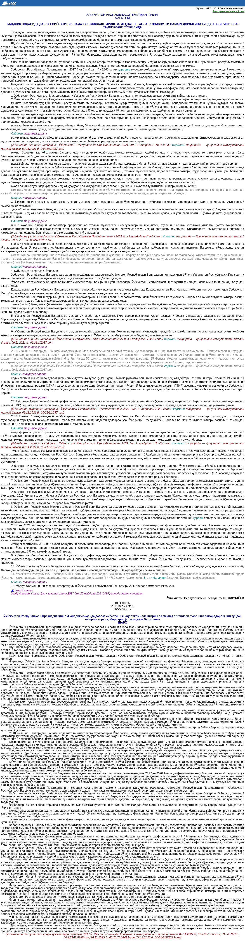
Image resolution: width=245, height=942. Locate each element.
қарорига (124, 69)
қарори (198, 518)
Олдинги (17, 133)
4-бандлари (159, 577)
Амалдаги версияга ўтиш (228, 11)
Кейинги (16, 197)
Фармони (178, 145)
